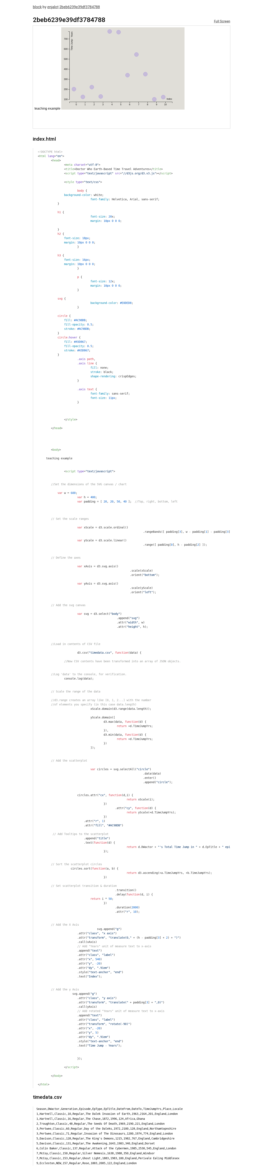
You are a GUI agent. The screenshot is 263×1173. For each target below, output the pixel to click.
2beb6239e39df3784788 (79, 7)
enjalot (53, 7)
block (37, 7)
